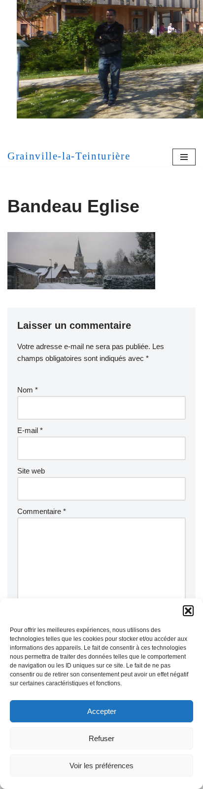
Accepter (101, 711)
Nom (27, 390)
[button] (188, 611)
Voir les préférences (101, 765)
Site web (31, 471)
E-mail (30, 430)
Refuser (101, 738)
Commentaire (41, 511)
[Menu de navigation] (184, 157)
